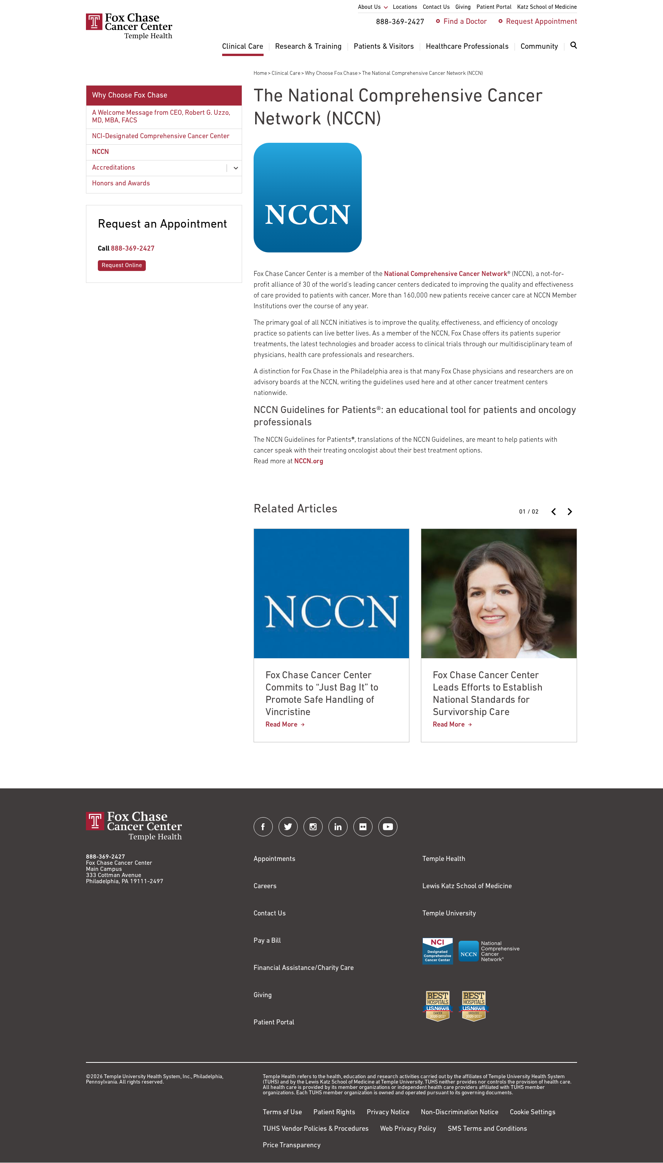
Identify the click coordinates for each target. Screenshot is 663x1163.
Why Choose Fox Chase (331, 73)
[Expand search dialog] (573, 47)
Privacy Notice (388, 1112)
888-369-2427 (133, 249)
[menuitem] (573, 49)
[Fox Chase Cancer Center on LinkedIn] (338, 826)
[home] (129, 38)
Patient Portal (274, 1022)
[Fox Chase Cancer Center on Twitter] (288, 826)
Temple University (449, 913)
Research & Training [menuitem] (308, 47)
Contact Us (270, 913)
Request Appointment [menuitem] (541, 22)
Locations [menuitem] (405, 7)
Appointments (274, 859)
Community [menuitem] (539, 47)
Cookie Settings (533, 1112)
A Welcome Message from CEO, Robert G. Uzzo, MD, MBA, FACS (161, 117)
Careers (265, 886)
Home (260, 73)
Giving (263, 995)
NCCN (100, 152)
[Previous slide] (554, 511)
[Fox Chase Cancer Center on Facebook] (263, 826)
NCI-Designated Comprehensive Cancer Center (160, 136)
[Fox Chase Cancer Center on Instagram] (313, 826)
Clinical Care (286, 73)
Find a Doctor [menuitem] (465, 22)
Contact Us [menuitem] (436, 7)
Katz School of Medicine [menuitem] (547, 7)
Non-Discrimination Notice (459, 1112)
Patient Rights (334, 1112)
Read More (281, 725)
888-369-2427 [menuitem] (400, 22)
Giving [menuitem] (463, 7)
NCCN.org (308, 461)
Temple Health (443, 859)
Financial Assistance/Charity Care (304, 968)
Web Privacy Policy (408, 1129)
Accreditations (113, 168)
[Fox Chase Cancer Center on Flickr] (363, 826)
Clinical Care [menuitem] (242, 47)
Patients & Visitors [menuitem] (384, 47)
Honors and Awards (121, 183)
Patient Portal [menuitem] (494, 7)
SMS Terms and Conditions (487, 1129)
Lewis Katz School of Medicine (467, 886)
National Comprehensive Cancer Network (445, 274)
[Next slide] (569, 511)
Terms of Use (282, 1112)
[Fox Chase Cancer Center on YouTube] (387, 826)
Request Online (122, 266)
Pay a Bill (267, 941)
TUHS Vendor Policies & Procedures (316, 1129)
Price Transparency (292, 1145)
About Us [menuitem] (369, 7)
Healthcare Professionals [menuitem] (467, 47)
